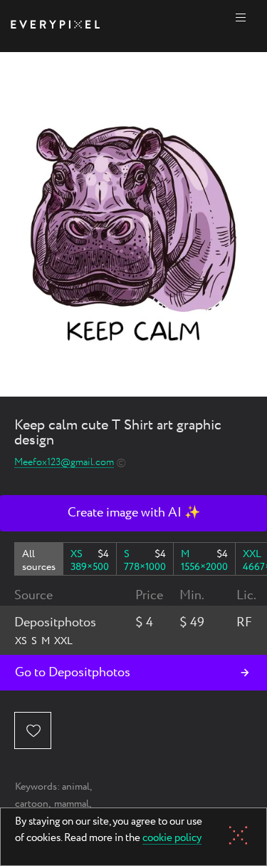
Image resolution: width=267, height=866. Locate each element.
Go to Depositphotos (72, 672)
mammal (71, 804)
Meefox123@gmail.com (64, 462)
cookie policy (171, 839)
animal (76, 786)
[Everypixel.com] (55, 26)
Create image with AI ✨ (134, 513)
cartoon (31, 804)
